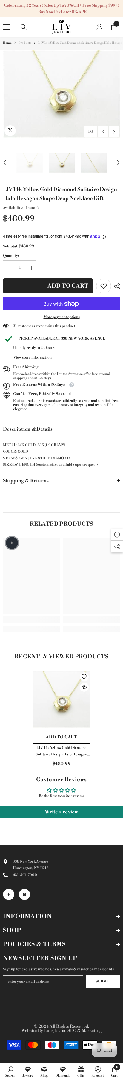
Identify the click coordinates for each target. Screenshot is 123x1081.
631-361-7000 (25, 875)
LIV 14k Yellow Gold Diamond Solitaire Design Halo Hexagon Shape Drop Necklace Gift (61, 752)
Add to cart (67, 285)
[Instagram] (24, 894)
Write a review (61, 812)
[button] (103, 131)
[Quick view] (84, 687)
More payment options (62, 317)
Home (7, 43)
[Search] (23, 27)
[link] (103, 286)
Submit (103, 982)
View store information (32, 357)
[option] (61, 94)
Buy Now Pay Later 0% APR (62, 12)
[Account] (99, 27)
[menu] (6, 27)
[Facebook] (8, 894)
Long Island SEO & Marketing (73, 1030)
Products (25, 43)
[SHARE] (115, 286)
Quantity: (11, 256)
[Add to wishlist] (84, 676)
